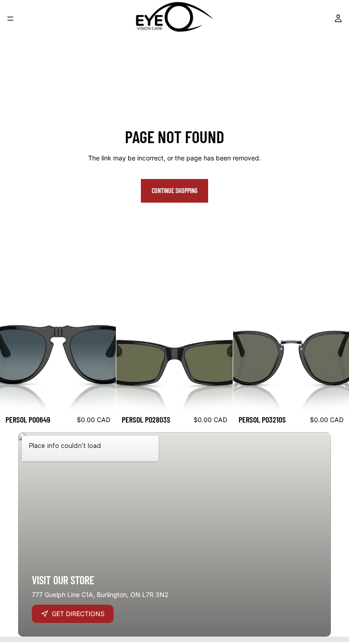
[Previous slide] (13, 352)
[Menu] (10, 18)
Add (226, 396)
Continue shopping (174, 190)
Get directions (78, 613)
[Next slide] (102, 352)
